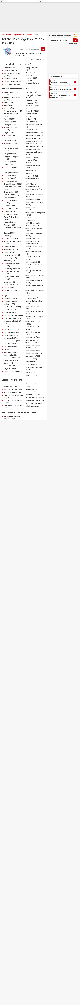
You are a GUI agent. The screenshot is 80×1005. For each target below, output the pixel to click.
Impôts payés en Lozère (12, 392)
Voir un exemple (73, 43)
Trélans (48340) (31, 362)
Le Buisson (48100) (10, 312)
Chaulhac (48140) (10, 197)
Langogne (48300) (10, 78)
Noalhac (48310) (31, 119)
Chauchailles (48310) (11, 192)
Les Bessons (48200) (11, 329)
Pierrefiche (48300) (32, 138)
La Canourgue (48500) (12, 84)
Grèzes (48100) (9, 252)
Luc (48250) (8, 349)
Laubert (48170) (10, 304)
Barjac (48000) (9, 132)
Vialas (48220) (30, 372)
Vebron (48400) (31, 364)
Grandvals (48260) (11, 249)
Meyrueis (17, 55)
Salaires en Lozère (10, 386)
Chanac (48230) (31, 78)
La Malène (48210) (10, 282)
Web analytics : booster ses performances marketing (60, 82)
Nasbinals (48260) (32, 111)
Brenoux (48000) (10, 162)
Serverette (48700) (32, 356)
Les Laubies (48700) (11, 338)
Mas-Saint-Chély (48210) (13, 358)
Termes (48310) (31, 359)
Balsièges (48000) (10, 124)
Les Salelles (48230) (11, 346)
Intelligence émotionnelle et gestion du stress (60, 95)
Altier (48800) (9, 105)
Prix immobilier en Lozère (13, 389)
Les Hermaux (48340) (12, 335)
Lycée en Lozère (31, 389)
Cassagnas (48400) (11, 172)
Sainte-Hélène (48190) (33, 353)
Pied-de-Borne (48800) (34, 135)
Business (8, 34)
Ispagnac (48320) (10, 258)
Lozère (6, 384)
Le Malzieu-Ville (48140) (12, 321)
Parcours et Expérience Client (61, 88)
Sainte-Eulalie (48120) (33, 350)
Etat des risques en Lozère (34, 397)
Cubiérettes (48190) (11, 208)
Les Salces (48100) (10, 343)
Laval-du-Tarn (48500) (12, 307)
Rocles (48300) (31, 173)
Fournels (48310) (10, 225)
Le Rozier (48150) (10, 326)
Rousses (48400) (31, 176)
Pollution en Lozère (32, 406)
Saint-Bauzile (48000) (33, 199)
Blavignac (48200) (10, 154)
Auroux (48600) (9, 119)
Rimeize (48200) (31, 170)
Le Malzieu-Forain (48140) (13, 318)
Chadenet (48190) (10, 175)
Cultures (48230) (10, 211)
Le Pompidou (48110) (11, 324)
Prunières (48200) (32, 157)
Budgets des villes (18, 34)
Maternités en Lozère (33, 395)
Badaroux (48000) (10, 122)
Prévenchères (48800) (33, 149)
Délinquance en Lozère (33, 403)
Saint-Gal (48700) (32, 238)
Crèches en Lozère (32, 392)
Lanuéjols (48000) (10, 301)
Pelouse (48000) (31, 130)
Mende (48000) (9, 67)
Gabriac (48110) (9, 233)
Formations (56, 76)
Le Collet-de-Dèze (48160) (13, 315)
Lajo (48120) (8, 295)
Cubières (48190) (10, 205)
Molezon (38, 53)
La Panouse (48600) (11, 285)
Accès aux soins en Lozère (34, 400)
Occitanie (29, 34)
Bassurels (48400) (10, 140)
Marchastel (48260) (11, 352)
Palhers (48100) (31, 122)
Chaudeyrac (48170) (11, 195)
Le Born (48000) (10, 310)
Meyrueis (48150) (10, 368)
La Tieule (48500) (10, 287)
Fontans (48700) (10, 222)
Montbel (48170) (31, 100)
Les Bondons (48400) (11, 332)
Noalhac (31, 53)
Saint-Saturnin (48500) (33, 337)
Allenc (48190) (9, 102)
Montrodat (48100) (32, 103)
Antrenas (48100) (10, 108)
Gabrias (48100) (10, 236)
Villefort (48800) (31, 375)
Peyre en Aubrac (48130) (13, 81)
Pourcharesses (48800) (34, 146)
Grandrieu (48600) (11, 246)
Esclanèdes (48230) (11, 214)
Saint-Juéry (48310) (32, 262)
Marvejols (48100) (10, 70)
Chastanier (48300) (11, 181)
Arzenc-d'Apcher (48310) (13, 111)
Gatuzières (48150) (11, 238)
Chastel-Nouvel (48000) (13, 184)
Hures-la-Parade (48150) (13, 255)
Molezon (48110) (31, 92)
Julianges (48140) (10, 261)
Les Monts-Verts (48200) (13, 341)
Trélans (24, 55)
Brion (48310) (8, 164)
